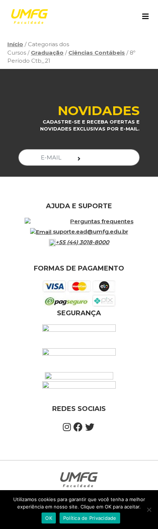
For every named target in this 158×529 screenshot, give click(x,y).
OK (48, 518)
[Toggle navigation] (145, 16)
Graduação (47, 52)
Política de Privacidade (89, 518)
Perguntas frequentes (101, 221)
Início (15, 44)
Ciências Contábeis (96, 52)
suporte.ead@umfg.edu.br (90, 231)
